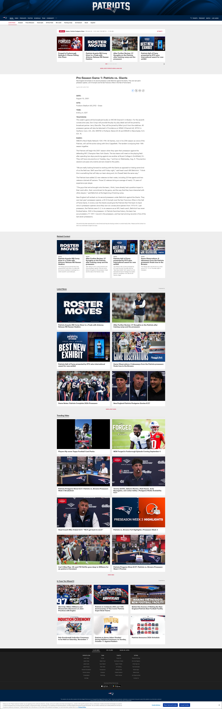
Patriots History (86, 672)
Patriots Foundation (86, 669)
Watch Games (118, 675)
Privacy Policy (82, 707)
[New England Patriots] (111, 694)
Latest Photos (86, 666)
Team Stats (102, 666)
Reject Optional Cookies (170, 705)
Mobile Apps (136, 669)
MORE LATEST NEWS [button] (111, 409)
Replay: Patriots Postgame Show (75, 31)
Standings (102, 675)
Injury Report (103, 663)
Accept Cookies (184, 705)
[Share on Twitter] (136, 91)
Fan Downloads (136, 666)
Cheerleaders (86, 675)
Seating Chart (119, 669)
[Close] (219, 705)
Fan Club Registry (136, 661)
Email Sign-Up (136, 663)
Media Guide (136, 672)
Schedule (102, 672)
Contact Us (136, 678)
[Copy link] (143, 90)
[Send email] (139, 91)
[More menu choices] (56, 18)
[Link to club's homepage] (5, 18)
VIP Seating (118, 666)
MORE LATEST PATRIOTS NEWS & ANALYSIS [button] (111, 68)
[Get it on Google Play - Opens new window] (116, 687)
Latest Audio (86, 663)
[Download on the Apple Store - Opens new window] (104, 686)
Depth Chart (102, 661)
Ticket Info (118, 658)
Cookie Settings (156, 705)
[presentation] (164, 64)
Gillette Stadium (118, 672)
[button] (106, 64)
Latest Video (86, 661)
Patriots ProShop (136, 658)
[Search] (191, 18)
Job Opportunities (136, 675)
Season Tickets (118, 663)
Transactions (103, 669)
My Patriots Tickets (118, 661)
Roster (102, 658)
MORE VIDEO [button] (111, 574)
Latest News (86, 658)
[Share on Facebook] (132, 91)
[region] (111, 705)
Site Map (86, 678)
